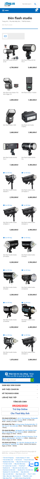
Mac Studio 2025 (20, 474)
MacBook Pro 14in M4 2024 (25, 470)
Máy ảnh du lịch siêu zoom (20, 468)
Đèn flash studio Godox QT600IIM (10, 320)
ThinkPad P (22, 466)
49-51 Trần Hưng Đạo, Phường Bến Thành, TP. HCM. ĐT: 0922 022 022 (20, 419)
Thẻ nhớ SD (18, 460)
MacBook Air (6, 468)
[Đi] (32, 380)
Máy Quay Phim (7, 478)
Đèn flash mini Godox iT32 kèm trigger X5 (10, 93)
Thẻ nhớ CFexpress (8, 458)
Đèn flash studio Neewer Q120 (10, 60)
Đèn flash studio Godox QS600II (28, 320)
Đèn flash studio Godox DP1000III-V (28, 190)
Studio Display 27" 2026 (23, 458)
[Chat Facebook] (36, 464)
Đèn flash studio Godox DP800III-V (10, 223)
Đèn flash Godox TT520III (29, 92)
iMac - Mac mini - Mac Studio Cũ (12, 476)
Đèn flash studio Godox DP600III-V (28, 223)
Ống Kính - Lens (27, 476)
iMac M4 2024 (25, 472)
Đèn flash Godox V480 (9, 125)
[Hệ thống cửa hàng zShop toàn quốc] (36, 469)
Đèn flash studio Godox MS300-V (10, 190)
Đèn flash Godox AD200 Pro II (10, 158)
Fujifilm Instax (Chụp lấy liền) (22, 478)
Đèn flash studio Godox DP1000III (10, 255)
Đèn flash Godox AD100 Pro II (28, 60)
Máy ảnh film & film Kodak (24, 462)
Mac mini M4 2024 (8, 474)
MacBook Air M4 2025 (9, 470)
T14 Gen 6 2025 (7, 464)
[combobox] (29, 4)
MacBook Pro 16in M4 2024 (10, 472)
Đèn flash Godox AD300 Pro (28, 158)
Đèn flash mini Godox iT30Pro (28, 125)
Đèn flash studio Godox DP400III (28, 255)
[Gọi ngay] (36, 458)
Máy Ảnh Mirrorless (19, 464)
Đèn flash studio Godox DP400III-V (28, 353)
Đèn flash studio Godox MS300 (10, 353)
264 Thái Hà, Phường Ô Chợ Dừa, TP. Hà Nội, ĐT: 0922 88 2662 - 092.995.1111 (19, 437)
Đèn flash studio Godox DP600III (10, 288)
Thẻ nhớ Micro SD (8, 460)
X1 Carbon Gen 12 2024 (9, 466)
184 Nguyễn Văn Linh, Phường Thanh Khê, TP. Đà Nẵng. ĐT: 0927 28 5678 (19, 431)
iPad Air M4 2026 (29, 460)
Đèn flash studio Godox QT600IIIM (28, 288)
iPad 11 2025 (31, 474)
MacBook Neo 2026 (8, 462)
